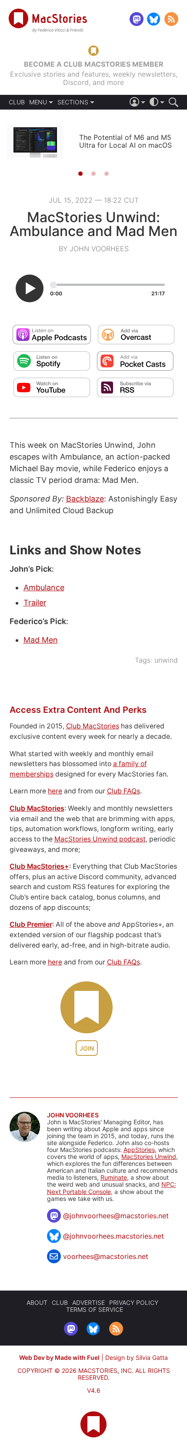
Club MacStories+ (39, 866)
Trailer (35, 602)
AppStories (139, 1149)
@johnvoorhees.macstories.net (113, 1236)
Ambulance (43, 587)
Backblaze (85, 498)
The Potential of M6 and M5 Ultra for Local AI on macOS (125, 141)
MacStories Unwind (148, 1156)
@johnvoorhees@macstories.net (116, 1216)
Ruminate (113, 1177)
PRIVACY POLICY (133, 1302)
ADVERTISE (88, 1302)
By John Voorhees (94, 248)
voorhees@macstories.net (105, 1256)
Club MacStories (92, 726)
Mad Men (40, 639)
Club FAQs (123, 791)
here (55, 791)
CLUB (17, 102)
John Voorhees (73, 1115)
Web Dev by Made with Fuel (59, 1357)
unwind (166, 660)
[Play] (29, 288)
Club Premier (31, 924)
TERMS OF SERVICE (94, 1309)
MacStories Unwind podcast (100, 839)
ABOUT (37, 1302)
